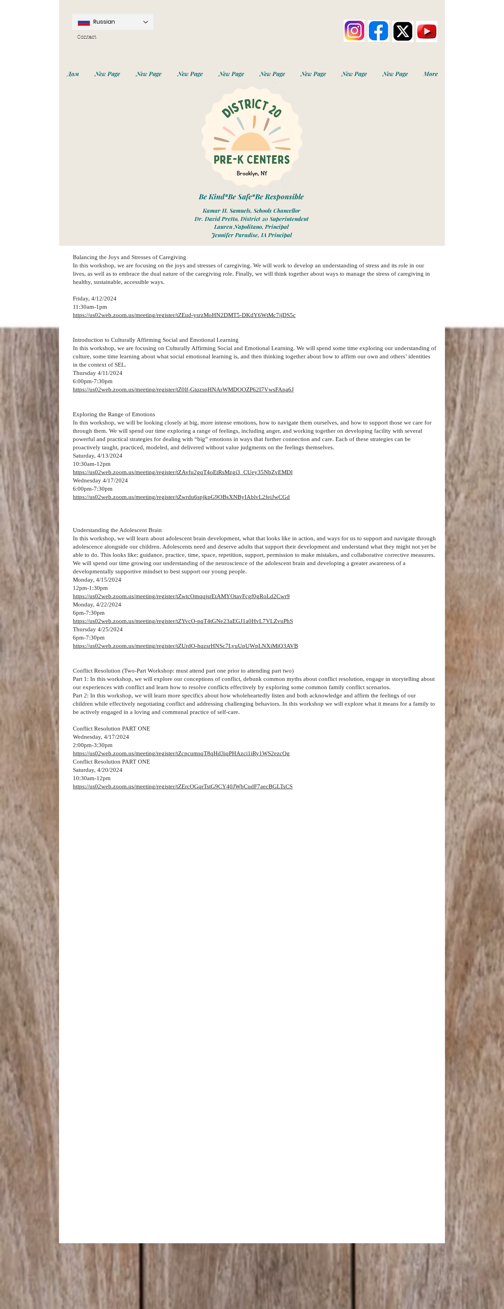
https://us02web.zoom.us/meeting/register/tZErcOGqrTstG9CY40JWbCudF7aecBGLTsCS (183, 786)
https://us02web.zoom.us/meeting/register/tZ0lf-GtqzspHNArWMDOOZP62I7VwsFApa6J (183, 389)
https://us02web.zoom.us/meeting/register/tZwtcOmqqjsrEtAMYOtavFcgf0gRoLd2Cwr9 (181, 596)
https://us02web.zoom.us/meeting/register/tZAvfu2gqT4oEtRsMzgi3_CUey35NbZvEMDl (183, 472)
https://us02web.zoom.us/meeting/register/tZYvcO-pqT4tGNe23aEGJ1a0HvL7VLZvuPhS (183, 621)
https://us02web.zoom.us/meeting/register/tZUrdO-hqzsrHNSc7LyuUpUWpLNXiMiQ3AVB (185, 646)
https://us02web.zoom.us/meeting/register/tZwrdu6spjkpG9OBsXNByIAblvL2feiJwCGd (181, 497)
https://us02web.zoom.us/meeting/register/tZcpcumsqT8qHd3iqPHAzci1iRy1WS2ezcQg (181, 753)
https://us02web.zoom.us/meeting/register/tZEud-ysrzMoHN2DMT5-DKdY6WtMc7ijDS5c (184, 315)
